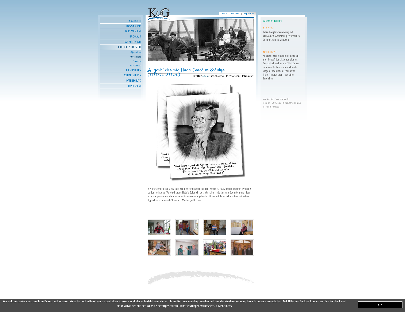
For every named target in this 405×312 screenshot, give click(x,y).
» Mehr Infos (224, 306)
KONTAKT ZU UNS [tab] (132, 75)
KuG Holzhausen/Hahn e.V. (289, 103)
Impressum (249, 13)
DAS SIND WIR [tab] (133, 26)
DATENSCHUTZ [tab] (133, 80)
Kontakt (235, 13)
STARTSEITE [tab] (135, 20)
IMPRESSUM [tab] (134, 85)
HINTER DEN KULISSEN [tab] (129, 47)
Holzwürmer (135, 65)
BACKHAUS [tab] (135, 36)
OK (380, 305)
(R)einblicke (135, 52)
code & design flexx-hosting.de (276, 99)
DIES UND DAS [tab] (133, 70)
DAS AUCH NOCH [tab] (132, 41)
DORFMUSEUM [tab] (133, 31)
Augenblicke (135, 56)
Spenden (137, 61)
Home (224, 13)
